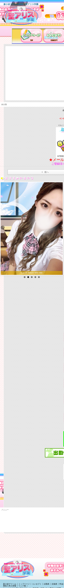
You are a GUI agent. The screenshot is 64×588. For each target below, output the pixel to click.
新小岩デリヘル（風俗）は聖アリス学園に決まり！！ (25, 16)
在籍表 (54, 584)
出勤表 (46, 584)
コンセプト (36, 584)
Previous (3, 227)
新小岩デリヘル (9, 584)
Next (60, 227)
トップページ (24, 584)
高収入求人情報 (9, 586)
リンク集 (22, 586)
